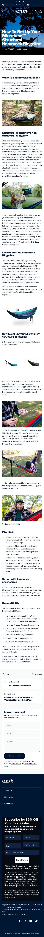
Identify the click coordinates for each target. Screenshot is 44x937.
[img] (22, 4)
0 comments (38, 674)
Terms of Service (30, 763)
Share (7, 674)
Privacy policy (17, 933)
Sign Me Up (22, 860)
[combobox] (8, 852)
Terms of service (26, 933)
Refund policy (8, 933)
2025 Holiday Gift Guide (20, 685)
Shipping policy (35, 933)
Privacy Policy (16, 763)
